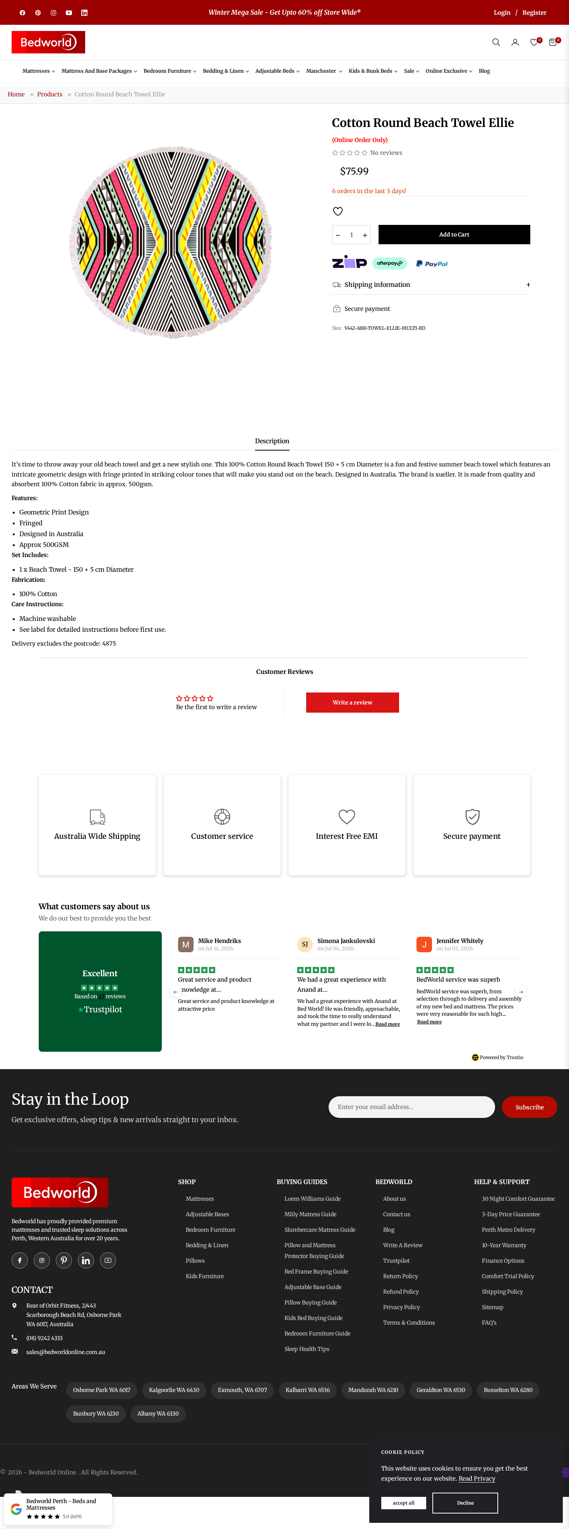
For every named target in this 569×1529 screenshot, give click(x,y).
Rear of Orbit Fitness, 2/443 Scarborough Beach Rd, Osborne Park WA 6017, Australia (74, 1315)
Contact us (396, 1214)
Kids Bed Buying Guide (313, 1318)
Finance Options (503, 1260)
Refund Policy (401, 1291)
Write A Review (403, 1245)
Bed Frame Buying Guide (316, 1271)
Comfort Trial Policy (508, 1276)
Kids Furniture (205, 1276)
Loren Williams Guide (312, 1198)
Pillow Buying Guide (310, 1302)
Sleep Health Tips (306, 1349)
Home (16, 94)
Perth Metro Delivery (508, 1229)
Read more (268, 1024)
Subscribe (530, 1107)
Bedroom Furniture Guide (317, 1333)
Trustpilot (396, 1260)
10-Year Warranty (504, 1245)
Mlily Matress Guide (310, 1214)
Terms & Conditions (409, 1322)
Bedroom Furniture (210, 1229)
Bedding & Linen (207, 1245)
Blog (388, 1229)
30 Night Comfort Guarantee (518, 1198)
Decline (465, 1503)
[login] (515, 42)
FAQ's (489, 1322)
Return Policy (400, 1276)
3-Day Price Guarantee (511, 1214)
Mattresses (200, 1198)
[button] (496, 42)
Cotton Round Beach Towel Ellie (120, 94)
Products (49, 94)
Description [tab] (272, 441)
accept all (404, 1503)
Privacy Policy (401, 1307)
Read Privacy (477, 1478)
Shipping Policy (502, 1291)
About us (394, 1198)
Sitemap (493, 1307)
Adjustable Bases (207, 1214)
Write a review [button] (352, 702)
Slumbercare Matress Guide (319, 1229)
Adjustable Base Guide (312, 1287)
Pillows (195, 1260)
